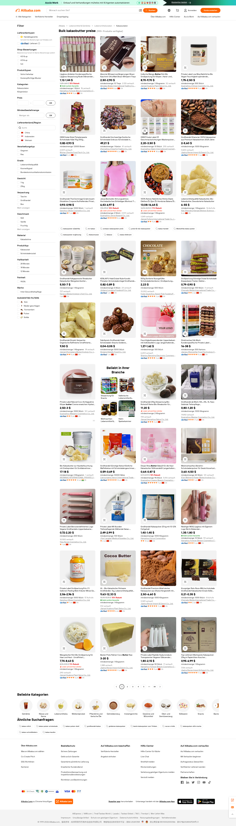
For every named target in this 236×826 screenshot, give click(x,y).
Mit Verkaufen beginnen (191, 756)
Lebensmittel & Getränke (79, 26)
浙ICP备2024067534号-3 (187, 822)
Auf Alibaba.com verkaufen (192, 751)
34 (155, 687)
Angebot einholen (108, 756)
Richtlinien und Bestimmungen (74, 780)
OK (50, 103)
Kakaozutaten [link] (122, 26)
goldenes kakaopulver (117, 726)
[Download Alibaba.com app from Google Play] (206, 801)
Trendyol (144, 813)
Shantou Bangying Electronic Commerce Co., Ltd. (158, 355)
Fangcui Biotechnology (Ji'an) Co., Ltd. (76, 294)
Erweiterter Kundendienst (72, 767)
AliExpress (76, 813)
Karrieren (25, 767)
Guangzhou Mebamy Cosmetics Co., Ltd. (77, 414)
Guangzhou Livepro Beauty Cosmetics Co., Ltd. (158, 480)
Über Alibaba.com (29, 746)
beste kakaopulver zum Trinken (145, 726)
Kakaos (109, 235)
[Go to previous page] (116, 686)
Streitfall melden (148, 762)
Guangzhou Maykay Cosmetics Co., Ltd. (198, 417)
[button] (140, 10)
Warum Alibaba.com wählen (32, 751)
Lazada (116, 813)
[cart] (178, 11)
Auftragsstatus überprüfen (192, 762)
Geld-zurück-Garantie (70, 756)
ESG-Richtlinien (27, 762)
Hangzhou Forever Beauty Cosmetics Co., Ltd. (77, 91)
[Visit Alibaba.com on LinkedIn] (187, 782)
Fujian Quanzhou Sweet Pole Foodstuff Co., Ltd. (158, 294)
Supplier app (114, 801)
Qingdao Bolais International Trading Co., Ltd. (118, 86)
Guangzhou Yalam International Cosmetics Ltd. (158, 149)
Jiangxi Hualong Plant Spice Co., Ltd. (156, 86)
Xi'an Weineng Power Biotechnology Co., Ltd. (199, 477)
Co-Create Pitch (28, 756)
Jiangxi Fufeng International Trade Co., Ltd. (158, 219)
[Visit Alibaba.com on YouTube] (204, 782)
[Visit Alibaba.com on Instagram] (198, 782)
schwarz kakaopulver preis (113, 229)
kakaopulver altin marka (192, 726)
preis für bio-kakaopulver (140, 229)
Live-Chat (145, 756)
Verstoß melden (147, 777)
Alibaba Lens (27, 801)
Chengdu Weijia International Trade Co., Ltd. (199, 290)
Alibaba (62, 26)
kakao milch (26, 726)
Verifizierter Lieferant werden (193, 767)
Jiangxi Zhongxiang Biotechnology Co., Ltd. (77, 352)
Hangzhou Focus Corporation (153, 538)
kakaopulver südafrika (71, 229)
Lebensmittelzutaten (103, 26)
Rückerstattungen (148, 767)
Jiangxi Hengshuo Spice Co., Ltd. (154, 419)
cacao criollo (170, 726)
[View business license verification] (142, 822)
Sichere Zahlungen (69, 751)
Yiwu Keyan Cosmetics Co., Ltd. (73, 542)
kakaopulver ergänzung (72, 235)
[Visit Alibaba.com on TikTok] (209, 782)
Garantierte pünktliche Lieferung (75, 762)
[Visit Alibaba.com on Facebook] (182, 782)
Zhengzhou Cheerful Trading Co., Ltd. (116, 149)
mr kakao (91, 229)
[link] (232, 800)
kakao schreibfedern (29, 732)
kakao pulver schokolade (48, 726)
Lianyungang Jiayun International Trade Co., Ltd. (118, 477)
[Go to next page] (160, 686)
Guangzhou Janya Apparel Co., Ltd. (114, 215)
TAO (137, 813)
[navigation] (36, 356)
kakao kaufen (50, 732)
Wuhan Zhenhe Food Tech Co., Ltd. (74, 152)
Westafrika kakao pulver (185, 229)
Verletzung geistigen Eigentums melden (158, 772)
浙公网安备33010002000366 (162, 822)
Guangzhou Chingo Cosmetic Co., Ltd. (197, 86)
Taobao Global (127, 813)
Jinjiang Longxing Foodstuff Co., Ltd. (115, 290)
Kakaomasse (94, 235)
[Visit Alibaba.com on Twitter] (193, 782)
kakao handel (163, 229)
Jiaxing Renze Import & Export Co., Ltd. (197, 152)
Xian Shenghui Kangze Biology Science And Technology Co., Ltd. (199, 210)
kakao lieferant (126, 235)
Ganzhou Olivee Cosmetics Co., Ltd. (75, 210)
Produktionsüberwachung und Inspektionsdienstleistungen (74, 773)
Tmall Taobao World (102, 813)
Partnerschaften (187, 772)
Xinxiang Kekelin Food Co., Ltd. (113, 352)
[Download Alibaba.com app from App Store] (185, 801)
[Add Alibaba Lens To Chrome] (64, 801)
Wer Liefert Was (157, 813)
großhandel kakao (94, 726)
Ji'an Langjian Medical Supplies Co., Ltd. (117, 538)
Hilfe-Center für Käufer (150, 751)
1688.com (87, 813)
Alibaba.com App (167, 801)
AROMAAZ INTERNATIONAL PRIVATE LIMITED (77, 477)
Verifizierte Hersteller (110, 751)
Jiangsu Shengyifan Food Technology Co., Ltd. (199, 352)
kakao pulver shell (72, 726)
